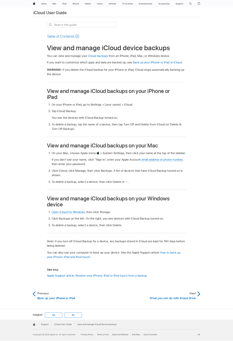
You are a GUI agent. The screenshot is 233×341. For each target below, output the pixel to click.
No (73, 315)
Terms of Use (103, 334)
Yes (53, 315)
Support (45, 324)
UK (199, 334)
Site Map (136, 334)
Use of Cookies (150, 334)
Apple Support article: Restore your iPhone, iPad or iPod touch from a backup (97, 275)
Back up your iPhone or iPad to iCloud (157, 62)
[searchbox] (81, 24)
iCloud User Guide (50, 12)
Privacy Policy (87, 334)
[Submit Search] (50, 25)
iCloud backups (98, 56)
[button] (190, 4)
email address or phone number (162, 159)
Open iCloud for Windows (68, 212)
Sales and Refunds (120, 334)
